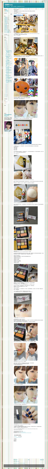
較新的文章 (15, 459)
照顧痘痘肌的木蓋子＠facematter (8, 75)
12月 (6, 48)
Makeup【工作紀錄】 (6, 31)
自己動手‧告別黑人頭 (8, 54)
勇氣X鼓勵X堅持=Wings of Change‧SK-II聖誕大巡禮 (9, 77)
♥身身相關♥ (5, 25)
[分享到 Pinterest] (21, 436)
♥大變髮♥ (5, 20)
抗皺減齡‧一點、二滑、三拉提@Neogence (9, 62)
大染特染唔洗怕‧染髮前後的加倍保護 (9, 67)
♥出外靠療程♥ (6, 23)
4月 (6, 89)
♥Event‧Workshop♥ (19, 437)
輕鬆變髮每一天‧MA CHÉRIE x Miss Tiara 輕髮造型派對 (9, 57)
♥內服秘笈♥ (5, 21)
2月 (6, 91)
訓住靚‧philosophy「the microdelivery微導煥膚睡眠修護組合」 (9, 51)
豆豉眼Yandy (9, 5)
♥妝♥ (16, 437)
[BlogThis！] (19, 436)
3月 (6, 90)
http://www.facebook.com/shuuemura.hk (26, 432)
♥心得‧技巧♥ (5, 22)
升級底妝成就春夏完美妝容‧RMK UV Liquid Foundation (8, 115)
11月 (6, 49)
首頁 (28, 459)
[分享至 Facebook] (20, 436)
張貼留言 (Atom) (17, 461)
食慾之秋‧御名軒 (7, 66)
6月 (6, 87)
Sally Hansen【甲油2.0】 (9, 55)
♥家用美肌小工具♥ (6, 29)
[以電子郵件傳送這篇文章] (18, 436)
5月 (6, 88)
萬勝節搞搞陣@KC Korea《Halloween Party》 (9, 69)
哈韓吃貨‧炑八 (7, 74)
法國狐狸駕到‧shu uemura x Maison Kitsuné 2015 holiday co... (9, 73)
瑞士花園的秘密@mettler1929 (8, 60)
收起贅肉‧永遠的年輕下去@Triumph (9, 71)
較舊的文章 (42, 459)
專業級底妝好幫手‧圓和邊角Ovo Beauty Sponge (9, 80)
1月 (6, 92)
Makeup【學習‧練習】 (7, 32)
